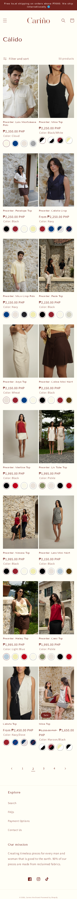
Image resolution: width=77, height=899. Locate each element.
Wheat (24, 143)
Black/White (42, 140)
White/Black (51, 140)
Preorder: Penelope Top (17, 210)
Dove (69, 314)
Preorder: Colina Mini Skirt (56, 381)
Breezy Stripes (33, 143)
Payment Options (19, 821)
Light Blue (60, 571)
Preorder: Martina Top (16, 467)
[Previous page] (12, 768)
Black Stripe (24, 314)
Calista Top (10, 723)
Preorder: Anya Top (15, 381)
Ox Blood (15, 228)
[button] (5, 20)
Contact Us (15, 830)
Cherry (15, 485)
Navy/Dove (60, 228)
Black (6, 228)
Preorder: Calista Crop (53, 210)
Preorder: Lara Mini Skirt (54, 552)
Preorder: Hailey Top (15, 638)
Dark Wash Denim (69, 228)
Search (12, 803)
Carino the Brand (33, 897)
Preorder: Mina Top (51, 121)
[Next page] (65, 768)
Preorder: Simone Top (16, 552)
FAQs (11, 812)
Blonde (33, 228)
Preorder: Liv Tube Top (53, 467)
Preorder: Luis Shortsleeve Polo (19, 123)
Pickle (42, 485)
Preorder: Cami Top (51, 638)
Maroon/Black (60, 140)
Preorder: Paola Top (51, 296)
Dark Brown (69, 400)
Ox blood (15, 400)
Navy (15, 143)
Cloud (6, 143)
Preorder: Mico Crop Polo (19, 296)
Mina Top (44, 723)
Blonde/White (69, 140)
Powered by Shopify (49, 897)
